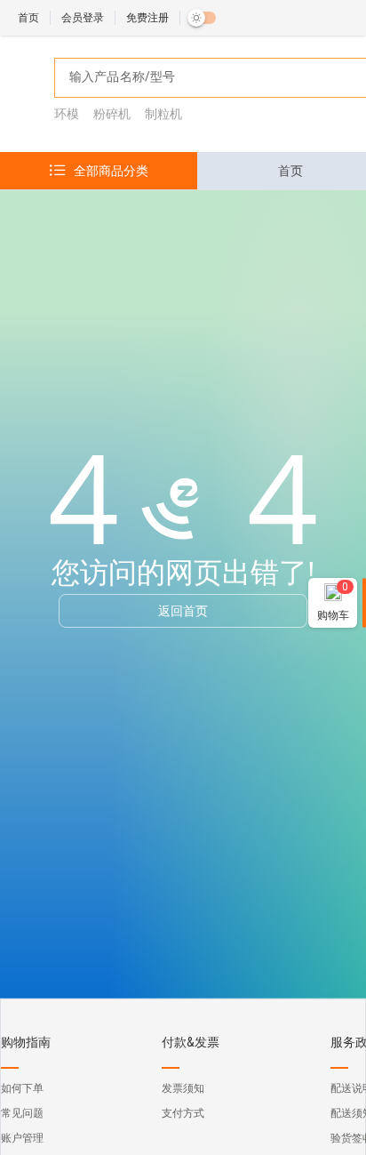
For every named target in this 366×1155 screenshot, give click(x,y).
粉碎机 (112, 114)
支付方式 (183, 1113)
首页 (28, 18)
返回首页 (183, 610)
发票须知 (183, 1088)
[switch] (201, 18)
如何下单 (22, 1088)
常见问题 (22, 1113)
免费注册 (147, 18)
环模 (66, 114)
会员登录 (82, 18)
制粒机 (163, 114)
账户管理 (22, 1138)
